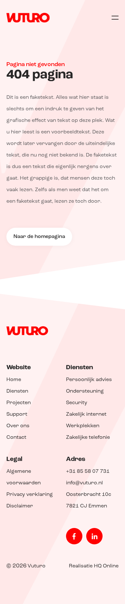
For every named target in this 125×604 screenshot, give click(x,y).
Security (76, 402)
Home (13, 379)
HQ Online (106, 566)
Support (16, 414)
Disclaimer (19, 506)
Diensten (17, 391)
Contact (16, 437)
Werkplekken (82, 426)
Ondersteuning (85, 391)
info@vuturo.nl (84, 483)
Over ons (17, 426)
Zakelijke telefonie (88, 437)
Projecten (18, 402)
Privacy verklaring (29, 494)
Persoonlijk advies (89, 379)
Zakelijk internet (86, 414)
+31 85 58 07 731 (88, 471)
